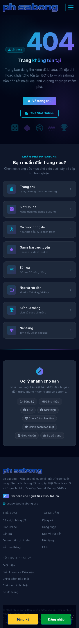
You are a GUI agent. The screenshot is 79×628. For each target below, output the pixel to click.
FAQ (30, 410)
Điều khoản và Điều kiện (18, 572)
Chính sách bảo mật (41, 427)
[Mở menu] (70, 7)
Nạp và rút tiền (51, 533)
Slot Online (10, 527)
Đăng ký (29, 401)
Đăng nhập (52, 401)
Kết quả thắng (12, 547)
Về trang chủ (41, 101)
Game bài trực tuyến (16, 540)
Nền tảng (48, 540)
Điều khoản (29, 435)
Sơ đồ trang (54, 435)
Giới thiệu (50, 410)
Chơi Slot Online (42, 113)
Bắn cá (7, 533)
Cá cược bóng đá (14, 520)
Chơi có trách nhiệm (41, 418)
